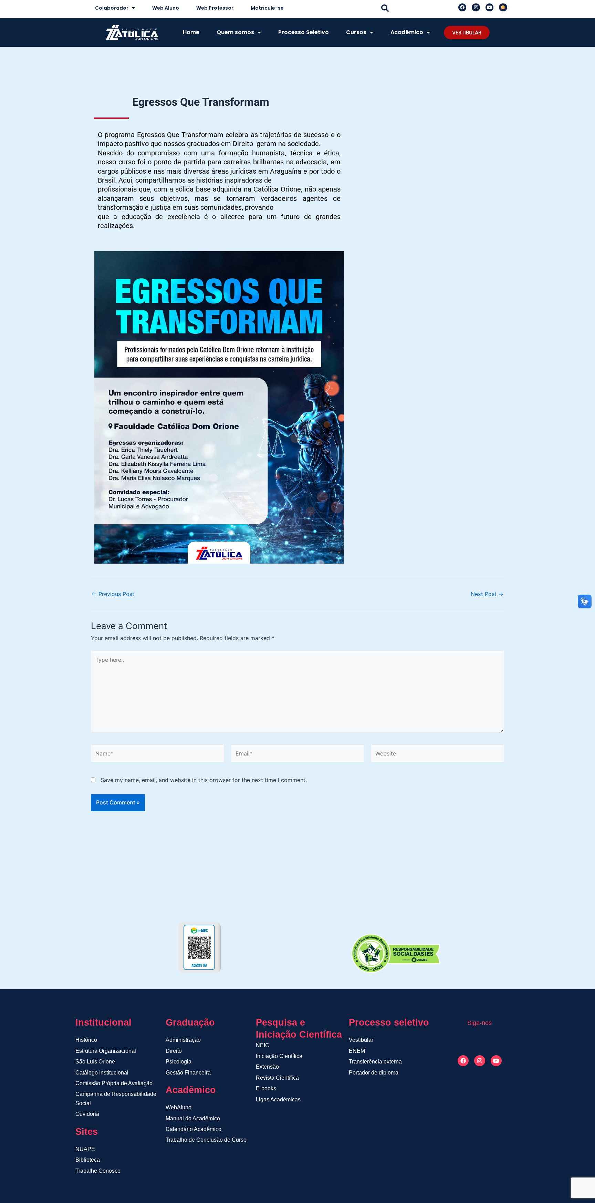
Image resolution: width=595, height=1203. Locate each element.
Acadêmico (406, 32)
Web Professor (214, 7)
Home (191, 32)
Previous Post (113, 594)
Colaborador (111, 7)
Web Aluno (165, 7)
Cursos (356, 32)
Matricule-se (267, 7)
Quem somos (235, 32)
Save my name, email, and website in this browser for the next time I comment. (204, 780)
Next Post (487, 594)
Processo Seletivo (303, 32)
